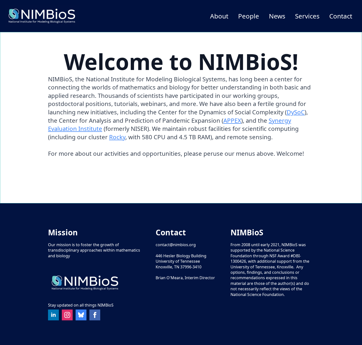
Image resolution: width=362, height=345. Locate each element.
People (248, 16)
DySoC (296, 112)
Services (307, 16)
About (219, 16)
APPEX (232, 120)
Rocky (117, 137)
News (277, 16)
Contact (340, 16)
